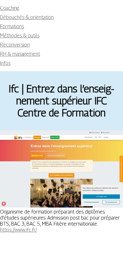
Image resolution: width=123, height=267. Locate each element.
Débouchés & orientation (27, 17)
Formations (12, 26)
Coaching (9, 8)
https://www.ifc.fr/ (18, 230)
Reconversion (15, 45)
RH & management (20, 54)
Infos (5, 63)
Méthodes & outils (19, 36)
